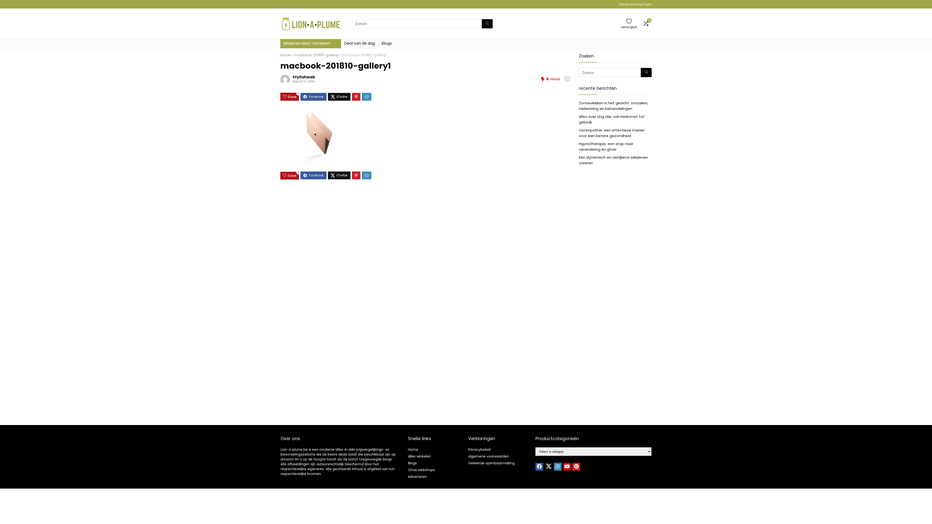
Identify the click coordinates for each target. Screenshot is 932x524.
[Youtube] (567, 467)
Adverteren (417, 476)
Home (285, 55)
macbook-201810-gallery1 (316, 55)
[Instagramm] (558, 467)
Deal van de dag (359, 43)
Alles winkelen (419, 456)
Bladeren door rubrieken (306, 43)
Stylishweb (303, 77)
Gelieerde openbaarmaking (491, 463)
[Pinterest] (576, 467)
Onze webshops (421, 469)
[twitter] (548, 467)
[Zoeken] (487, 23)
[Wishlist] (629, 22)
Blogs (387, 43)
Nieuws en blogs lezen (635, 4)
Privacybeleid (479, 449)
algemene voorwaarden (488, 456)
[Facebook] (539, 467)
